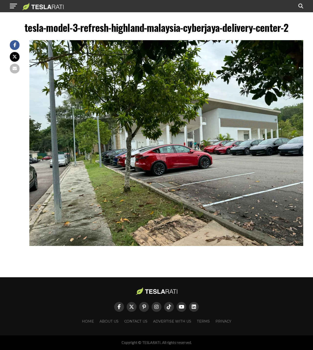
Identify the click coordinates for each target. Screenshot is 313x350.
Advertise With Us (172, 321)
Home (88, 321)
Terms (203, 321)
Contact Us (135, 321)
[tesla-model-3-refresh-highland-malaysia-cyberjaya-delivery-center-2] (166, 244)
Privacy (223, 321)
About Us (109, 321)
